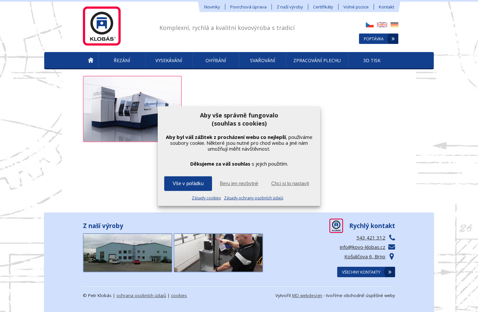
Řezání (122, 60)
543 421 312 (370, 237)
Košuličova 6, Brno (364, 256)
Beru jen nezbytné (239, 183)
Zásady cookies (206, 198)
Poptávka (374, 39)
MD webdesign (307, 295)
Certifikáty (323, 7)
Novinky (212, 7)
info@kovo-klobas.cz (362, 247)
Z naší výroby (290, 7)
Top (462, 296)
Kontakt (386, 7)
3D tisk (371, 60)
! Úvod (91, 60)
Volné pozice (356, 7)
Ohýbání (216, 60)
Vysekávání (168, 60)
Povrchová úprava (248, 7)
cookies (179, 295)
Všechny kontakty (361, 272)
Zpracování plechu (317, 60)
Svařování (262, 60)
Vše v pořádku (188, 183)
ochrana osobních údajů (141, 295)
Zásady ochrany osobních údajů (253, 198)
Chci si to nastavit (290, 183)
